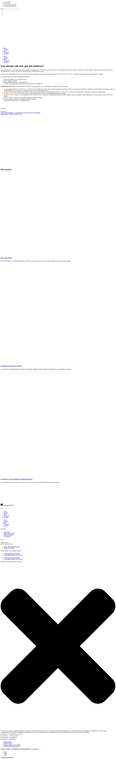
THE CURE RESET (6, 258)
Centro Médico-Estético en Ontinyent (13, 555)
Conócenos (6, 52)
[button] (58, 111)
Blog (5, 51)
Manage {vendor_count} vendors (12, 744)
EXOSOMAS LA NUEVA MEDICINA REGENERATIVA (16, 479)
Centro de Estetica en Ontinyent (12, 553)
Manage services (8, 743)
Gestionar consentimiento (7, 757)
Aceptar (3, 749)
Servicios (6, 49)
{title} (5, 752)
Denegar (8, 749)
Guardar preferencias (25, 749)
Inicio (5, 48)
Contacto (6, 53)
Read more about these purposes (12, 746)
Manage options (8, 742)
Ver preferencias (15, 749)
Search (2, 9)
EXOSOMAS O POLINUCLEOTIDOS (11, 366)
